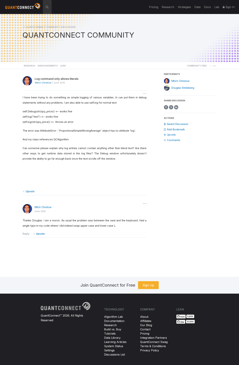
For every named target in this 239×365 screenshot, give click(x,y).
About (144, 316)
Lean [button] (63, 65)
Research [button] (29, 65)
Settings (109, 350)
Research (168, 7)
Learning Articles (115, 342)
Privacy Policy (149, 350)
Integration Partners (153, 337)
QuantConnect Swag (154, 342)
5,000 (190, 316)
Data (197, 7)
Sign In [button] (229, 7)
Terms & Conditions (153, 346)
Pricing (153, 7)
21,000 (190, 321)
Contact (145, 329)
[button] (197, 66)
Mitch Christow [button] (43, 82)
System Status (113, 346)
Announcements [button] (48, 65)
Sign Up (148, 285)
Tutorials (110, 333)
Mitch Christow (43, 207)
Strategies (184, 7)
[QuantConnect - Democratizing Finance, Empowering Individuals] (22, 7)
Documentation (114, 321)
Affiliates (145, 321)
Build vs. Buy (112, 329)
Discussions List (114, 354)
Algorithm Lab (113, 316)
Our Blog (146, 325)
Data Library (112, 337)
